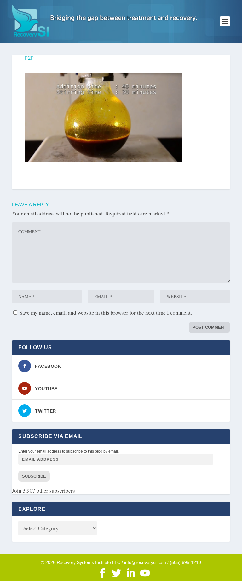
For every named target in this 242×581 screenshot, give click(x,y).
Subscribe (34, 476)
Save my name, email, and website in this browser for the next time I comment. (106, 312)
